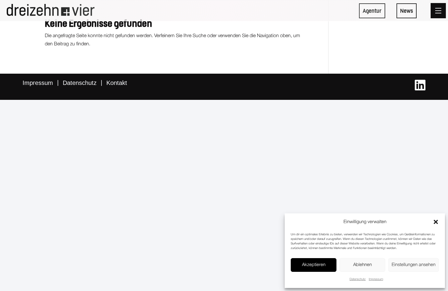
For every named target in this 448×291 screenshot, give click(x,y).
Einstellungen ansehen (414, 265)
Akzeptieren (313, 265)
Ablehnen (362, 265)
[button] (436, 222)
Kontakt (116, 82)
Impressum (376, 279)
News (406, 10)
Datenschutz (358, 279)
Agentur (372, 10)
